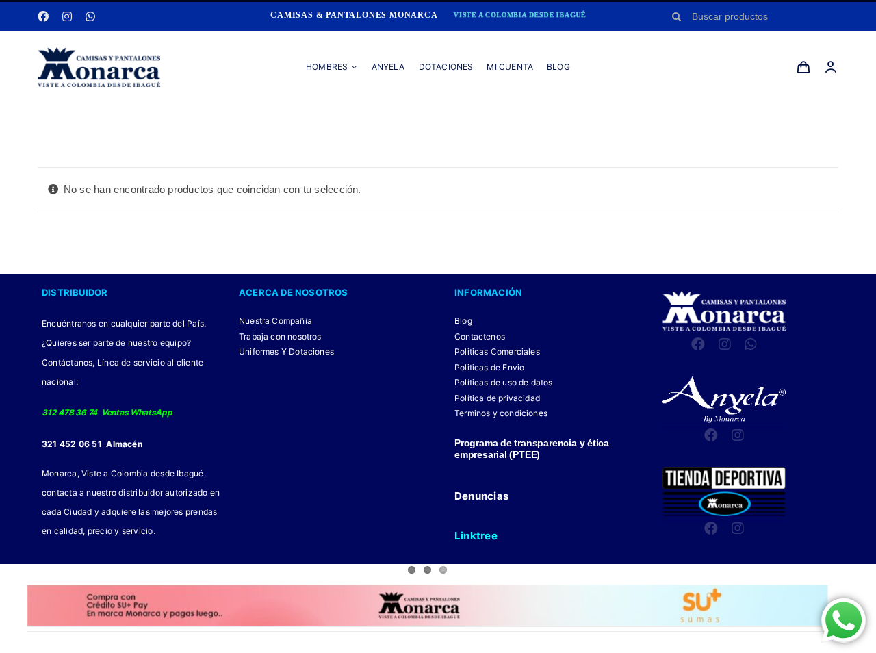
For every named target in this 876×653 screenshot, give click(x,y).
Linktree (476, 535)
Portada (382, 117)
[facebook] (43, 16)
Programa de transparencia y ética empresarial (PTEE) (531, 448)
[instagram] (67, 16)
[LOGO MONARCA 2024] (99, 52)
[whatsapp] (90, 16)
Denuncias (481, 495)
